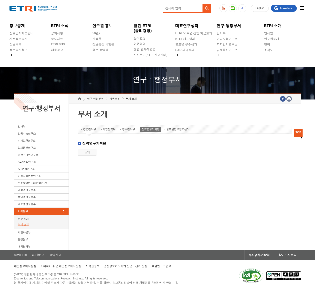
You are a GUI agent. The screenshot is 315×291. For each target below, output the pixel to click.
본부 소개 (23, 218)
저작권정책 (92, 266)
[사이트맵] (302, 8)
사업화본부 (24, 232)
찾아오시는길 (288, 255)
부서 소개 (23, 224)
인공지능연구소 (227, 38)
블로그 (233, 8)
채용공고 (57, 50)
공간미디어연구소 (229, 60)
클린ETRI (20, 255)
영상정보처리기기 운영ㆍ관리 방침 (125, 266)
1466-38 (74, 274)
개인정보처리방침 (25, 266)
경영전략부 (89, 129)
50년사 (97, 33)
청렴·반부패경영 (145, 49)
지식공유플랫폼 (185, 60)
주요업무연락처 (259, 255)
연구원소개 (271, 38)
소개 (87, 152)
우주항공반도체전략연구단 (33, 182)
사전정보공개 (18, 38)
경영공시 (15, 60)
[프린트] (289, 99)
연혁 (267, 44)
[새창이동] (251, 276)
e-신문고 (38, 255)
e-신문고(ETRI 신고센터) (150, 54)
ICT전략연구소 (26, 168)
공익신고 (140, 65)
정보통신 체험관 (103, 44)
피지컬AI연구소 (227, 44)
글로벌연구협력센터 (177, 129)
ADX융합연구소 (27, 161)
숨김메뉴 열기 (11, 55)
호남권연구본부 (27, 197)
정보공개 (17, 26)
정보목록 (15, 44)
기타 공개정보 (273, 60)
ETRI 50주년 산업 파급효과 (193, 33)
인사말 (268, 33)
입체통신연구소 (227, 50)
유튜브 (223, 8)
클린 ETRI (143, 28)
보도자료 (57, 38)
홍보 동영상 (100, 50)
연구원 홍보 (102, 26)
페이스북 (242, 8)
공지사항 (57, 33)
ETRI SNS (58, 44)
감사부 (221, 33)
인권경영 (140, 43)
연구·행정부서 (229, 26)
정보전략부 (128, 129)
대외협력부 (24, 246)
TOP (298, 132)
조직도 (268, 50)
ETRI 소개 (273, 26)
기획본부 (23, 211)
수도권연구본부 (27, 204)
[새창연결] (283, 99)
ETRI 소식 (60, 26)
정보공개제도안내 (21, 33)
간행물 (96, 38)
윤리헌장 (140, 38)
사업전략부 (109, 129)
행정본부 (23, 239)
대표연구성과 (186, 26)
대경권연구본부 (27, 190)
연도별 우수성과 (186, 44)
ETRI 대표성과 (185, 38)
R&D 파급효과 (184, 50)
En (259, 8)
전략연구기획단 (151, 129)
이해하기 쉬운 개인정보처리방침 (60, 266)
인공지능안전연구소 (29, 175)
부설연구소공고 (161, 266)
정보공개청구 (18, 50)
